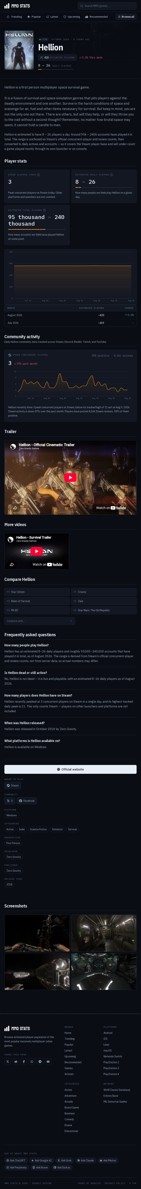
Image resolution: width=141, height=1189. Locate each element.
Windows (11, 815)
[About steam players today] (38, 175)
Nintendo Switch (113, 1056)
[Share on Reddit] (15, 1061)
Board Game (72, 1107)
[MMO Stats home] (17, 5)
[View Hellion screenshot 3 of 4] (37, 971)
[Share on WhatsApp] (32, 1061)
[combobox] (40, 621)
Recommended (99, 16)
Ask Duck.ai (63, 1167)
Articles (69, 1074)
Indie (22, 829)
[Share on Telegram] (40, 1061)
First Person (13, 843)
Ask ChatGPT (17, 1160)
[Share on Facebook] (24, 1061)
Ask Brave (42, 1167)
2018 (9, 884)
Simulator (57, 829)
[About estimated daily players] (111, 175)
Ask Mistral (109, 1160)
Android (108, 1033)
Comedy (69, 1119)
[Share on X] (7, 1061)
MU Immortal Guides (115, 1101)
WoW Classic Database (117, 1090)
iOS (105, 1038)
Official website (73, 769)
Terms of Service (89, 1183)
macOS (108, 1050)
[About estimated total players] (44, 210)
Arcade (69, 1101)
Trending (16, 16)
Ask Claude (87, 1160)
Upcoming (74, 16)
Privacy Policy (115, 1183)
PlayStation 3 (111, 1068)
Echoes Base (111, 1095)
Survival (72, 829)
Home (68, 1033)
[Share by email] (48, 1061)
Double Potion (41, 1183)
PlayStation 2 (111, 1062)
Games (69, 1068)
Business (70, 1113)
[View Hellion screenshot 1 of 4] (37, 933)
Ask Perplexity (18, 1167)
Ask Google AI (43, 1160)
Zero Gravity (13, 857)
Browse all (128, 16)
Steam (15, 785)
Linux (106, 1044)
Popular (36, 16)
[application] (70, 277)
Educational (71, 1131)
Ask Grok (66, 1160)
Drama (68, 1125)
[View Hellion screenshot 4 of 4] (104, 971)
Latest (54, 16)
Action (10, 829)
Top (134, 1183)
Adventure (71, 1095)
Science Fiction (38, 829)
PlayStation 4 (111, 1074)
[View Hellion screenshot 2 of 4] (104, 933)
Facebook (29, 800)
